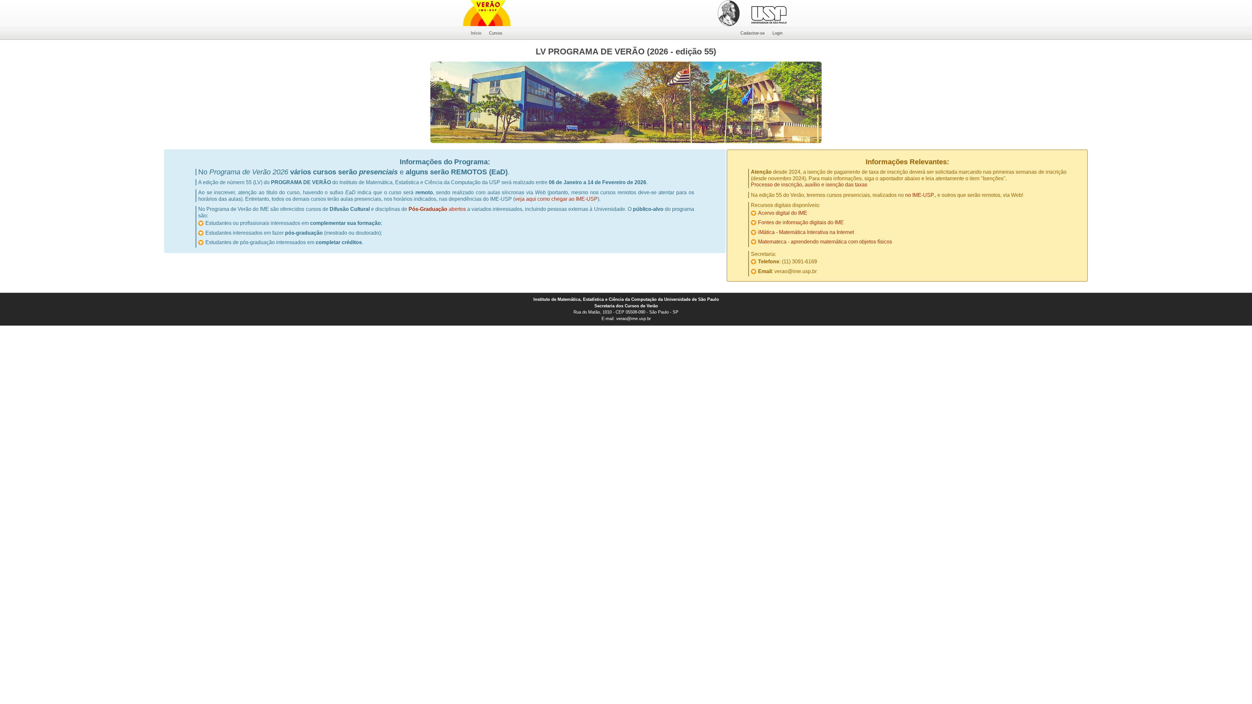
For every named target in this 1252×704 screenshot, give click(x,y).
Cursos (495, 33)
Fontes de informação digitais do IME (801, 222)
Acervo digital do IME (782, 213)
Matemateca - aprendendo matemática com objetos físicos (825, 241)
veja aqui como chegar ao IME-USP (556, 199)
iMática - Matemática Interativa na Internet (806, 232)
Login (777, 33)
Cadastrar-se (752, 33)
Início (476, 33)
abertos (437, 209)
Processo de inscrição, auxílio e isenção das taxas (809, 184)
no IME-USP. (920, 195)
